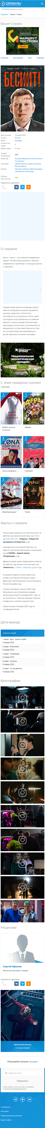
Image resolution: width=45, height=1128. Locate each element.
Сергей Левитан (21, 164)
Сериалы (4, 14)
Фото (30, 58)
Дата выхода (18, 58)
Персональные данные (11, 1116)
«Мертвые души (29, 567)
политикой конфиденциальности (15, 1089)
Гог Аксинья (19, 161)
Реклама (5, 1111)
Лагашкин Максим (22, 169)
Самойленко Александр (24, 171)
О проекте (5, 1107)
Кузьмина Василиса (22, 159)
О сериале (4, 58)
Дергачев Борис (36, 169)
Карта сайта (6, 1120)
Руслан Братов (20, 166)
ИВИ (16, 155)
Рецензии (40, 58)
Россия (17, 138)
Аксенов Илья (36, 159)
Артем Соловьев (34, 164)
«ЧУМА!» (18, 567)
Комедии (18, 141)
